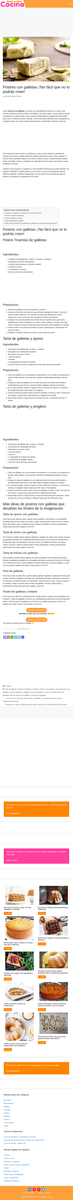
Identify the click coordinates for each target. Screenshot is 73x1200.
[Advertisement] (36, 23)
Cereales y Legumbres (12, 1161)
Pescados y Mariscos (11, 1171)
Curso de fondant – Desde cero (15, 1143)
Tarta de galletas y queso (13, 218)
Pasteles (7, 1116)
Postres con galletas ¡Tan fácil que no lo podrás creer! (23, 213)
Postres (8, 686)
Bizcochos (7, 1100)
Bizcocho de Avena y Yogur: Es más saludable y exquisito (17, 908)
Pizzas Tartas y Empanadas (14, 1174)
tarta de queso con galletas (20, 695)
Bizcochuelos (8, 1103)
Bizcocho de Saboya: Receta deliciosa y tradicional (53, 908)
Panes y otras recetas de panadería (16, 1165)
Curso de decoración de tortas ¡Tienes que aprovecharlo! (24, 1140)
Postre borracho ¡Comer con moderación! (14, 1005)
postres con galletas (46, 689)
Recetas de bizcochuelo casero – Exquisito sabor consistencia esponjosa (53, 972)
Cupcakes (7, 1110)
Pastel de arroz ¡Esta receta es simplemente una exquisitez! (15, 1045)
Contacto (48, 1192)
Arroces (6, 1155)
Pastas (6, 1168)
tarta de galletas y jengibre (20, 692)
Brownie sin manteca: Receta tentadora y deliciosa (53, 939)
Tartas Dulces (9, 1123)
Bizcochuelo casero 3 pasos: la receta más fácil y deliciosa (18, 944)
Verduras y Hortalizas (11, 1181)
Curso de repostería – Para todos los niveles (20, 1137)
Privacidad (40, 1192)
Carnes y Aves (9, 1158)
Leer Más (8, 913)
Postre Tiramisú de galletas (14, 215)
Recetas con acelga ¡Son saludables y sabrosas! (18, 974)
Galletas (7, 1113)
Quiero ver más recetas (36, 620)
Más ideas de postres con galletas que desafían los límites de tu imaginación (31, 223)
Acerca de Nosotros (28, 1192)
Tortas (6, 1126)
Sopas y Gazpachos (11, 1178)
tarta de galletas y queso (40, 692)
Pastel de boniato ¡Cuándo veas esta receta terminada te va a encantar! (52, 1005)
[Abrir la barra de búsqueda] (69, 3)
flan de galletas (11, 689)
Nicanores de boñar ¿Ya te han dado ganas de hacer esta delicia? (52, 1037)
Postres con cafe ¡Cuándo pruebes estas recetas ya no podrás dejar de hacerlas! (36, 704)
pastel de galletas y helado (28, 689)
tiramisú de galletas (38, 695)
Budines (7, 1107)
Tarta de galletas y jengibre (14, 221)
